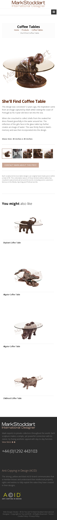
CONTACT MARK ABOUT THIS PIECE (20, 165)
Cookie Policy (23, 516)
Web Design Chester (10, 512)
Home (16, 30)
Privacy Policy (34, 516)
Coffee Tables (37, 30)
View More (7, 442)
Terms (50, 514)
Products (25, 30)
